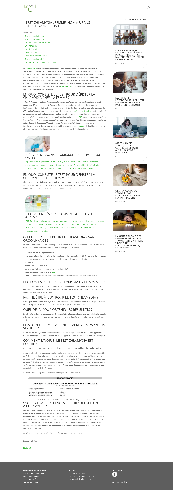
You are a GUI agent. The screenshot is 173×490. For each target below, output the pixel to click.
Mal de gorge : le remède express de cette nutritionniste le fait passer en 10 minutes (130, 101)
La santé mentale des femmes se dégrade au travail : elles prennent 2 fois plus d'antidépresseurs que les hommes (129, 242)
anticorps (81, 126)
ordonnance (65, 86)
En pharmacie (31, 46)
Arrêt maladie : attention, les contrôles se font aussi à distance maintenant (126, 148)
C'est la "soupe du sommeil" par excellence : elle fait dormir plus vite (127, 194)
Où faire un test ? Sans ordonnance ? (40, 42)
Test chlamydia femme (34, 36)
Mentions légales (119, 482)
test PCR (78, 117)
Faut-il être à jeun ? (33, 49)
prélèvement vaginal (82, 111)
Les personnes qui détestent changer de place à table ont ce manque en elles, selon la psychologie (129, 55)
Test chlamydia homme (35, 39)
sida (53, 272)
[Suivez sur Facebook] (114, 474)
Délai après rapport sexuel (36, 55)
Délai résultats (31, 52)
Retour (27, 447)
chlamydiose (31, 68)
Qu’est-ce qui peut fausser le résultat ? (41, 62)
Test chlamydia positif (34, 59)
